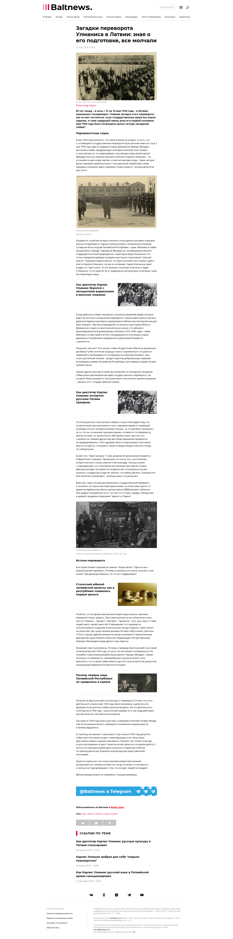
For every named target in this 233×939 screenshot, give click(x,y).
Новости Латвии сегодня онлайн (102, 814)
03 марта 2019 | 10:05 (87, 865)
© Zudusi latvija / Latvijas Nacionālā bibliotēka (91, 102)
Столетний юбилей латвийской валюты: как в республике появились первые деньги (95, 589)
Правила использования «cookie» (60, 918)
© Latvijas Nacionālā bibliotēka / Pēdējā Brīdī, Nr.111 (89, 550)
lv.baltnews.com (115, 918)
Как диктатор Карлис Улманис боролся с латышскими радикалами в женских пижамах (95, 289)
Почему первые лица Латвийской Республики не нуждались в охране (94, 678)
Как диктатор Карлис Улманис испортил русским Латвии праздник (92, 397)
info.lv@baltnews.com (102, 929)
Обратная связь (53, 927)
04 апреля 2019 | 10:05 (88, 850)
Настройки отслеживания (57, 923)
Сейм (83, 814)
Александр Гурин (86, 105)
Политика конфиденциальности (60, 913)
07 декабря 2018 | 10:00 (88, 881)
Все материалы (167, 7)
